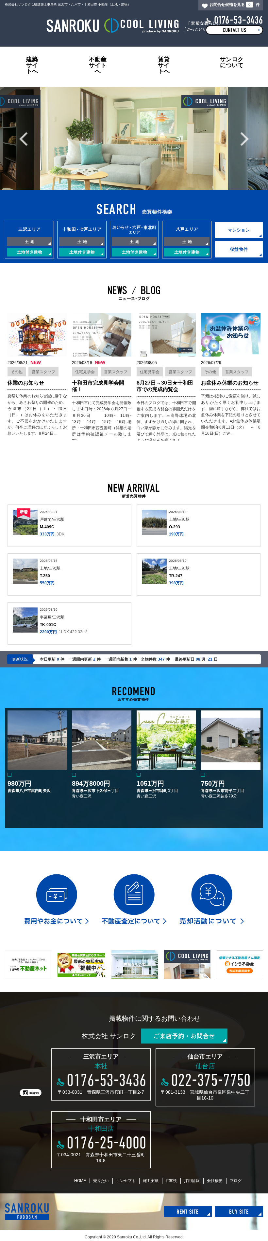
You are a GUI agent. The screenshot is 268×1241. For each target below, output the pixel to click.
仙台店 (205, 1066)
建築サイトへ (32, 65)
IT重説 (171, 1180)
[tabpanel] (134, 138)
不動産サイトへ (98, 65)
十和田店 (101, 1128)
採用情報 (192, 1180)
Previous (23, 138)
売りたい (101, 1180)
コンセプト (126, 1180)
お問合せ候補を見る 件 (234, 4)
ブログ (236, 1180)
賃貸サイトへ (164, 65)
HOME (80, 1180)
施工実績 (151, 1180)
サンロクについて (231, 62)
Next (244, 138)
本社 (101, 1066)
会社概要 (215, 1180)
